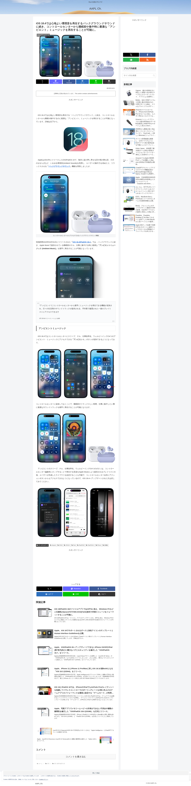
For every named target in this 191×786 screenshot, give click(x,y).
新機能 (106, 545)
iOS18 (60, 545)
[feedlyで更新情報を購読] (131, 60)
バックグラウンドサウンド (59, 166)
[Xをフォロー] (131, 55)
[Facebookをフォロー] (147, 55)
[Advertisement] (76, 105)
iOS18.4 (68, 545)
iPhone (99, 545)
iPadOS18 (81, 545)
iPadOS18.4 (91, 545)
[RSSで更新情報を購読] (147, 60)
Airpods (54, 545)
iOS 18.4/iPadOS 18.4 (82, 242)
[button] (109, 81)
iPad (74, 545)
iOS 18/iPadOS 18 (43, 545)
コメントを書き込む (76, 756)
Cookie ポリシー (43, 779)
